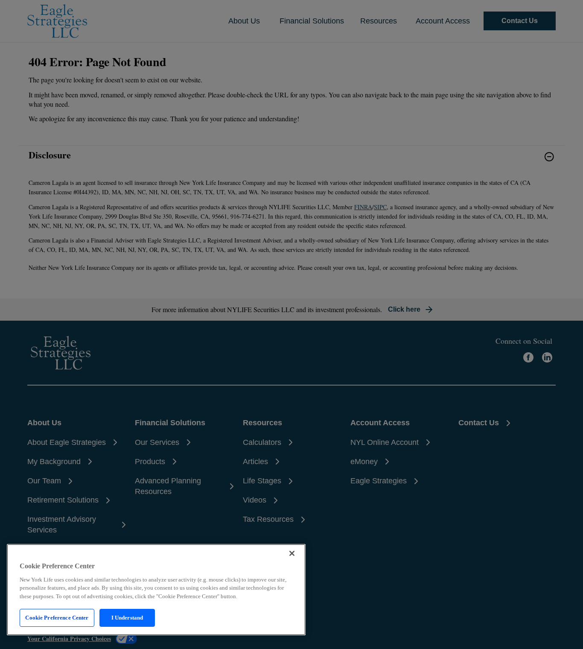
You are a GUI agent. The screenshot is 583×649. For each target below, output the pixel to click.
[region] (156, 589)
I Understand (127, 617)
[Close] (292, 553)
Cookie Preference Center (56, 617)
